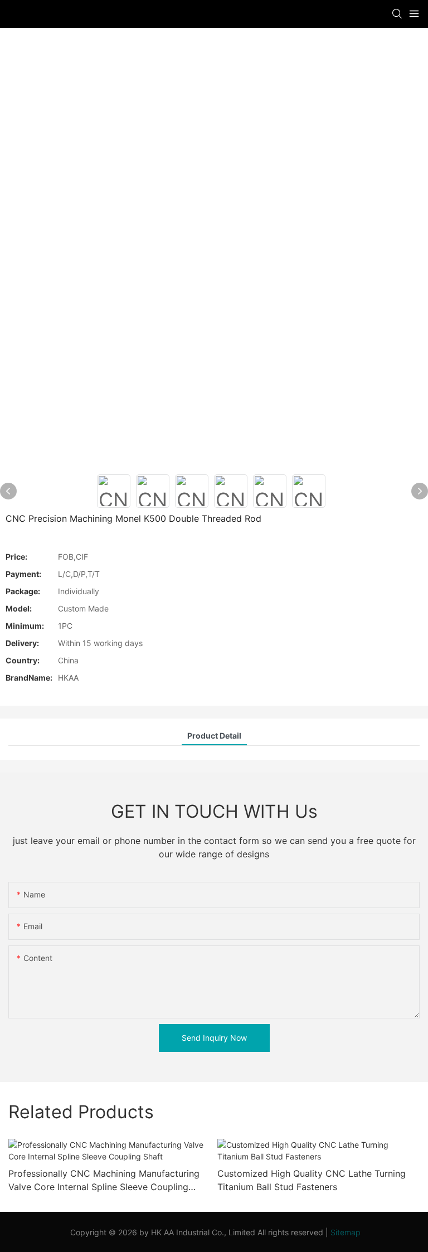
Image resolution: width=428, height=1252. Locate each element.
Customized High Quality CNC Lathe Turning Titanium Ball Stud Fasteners (311, 1180)
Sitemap (345, 1232)
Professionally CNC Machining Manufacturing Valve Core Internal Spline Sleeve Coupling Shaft (104, 1180)
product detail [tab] (214, 735)
